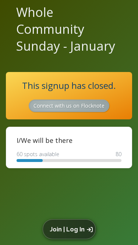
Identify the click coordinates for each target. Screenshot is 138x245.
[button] (70, 229)
